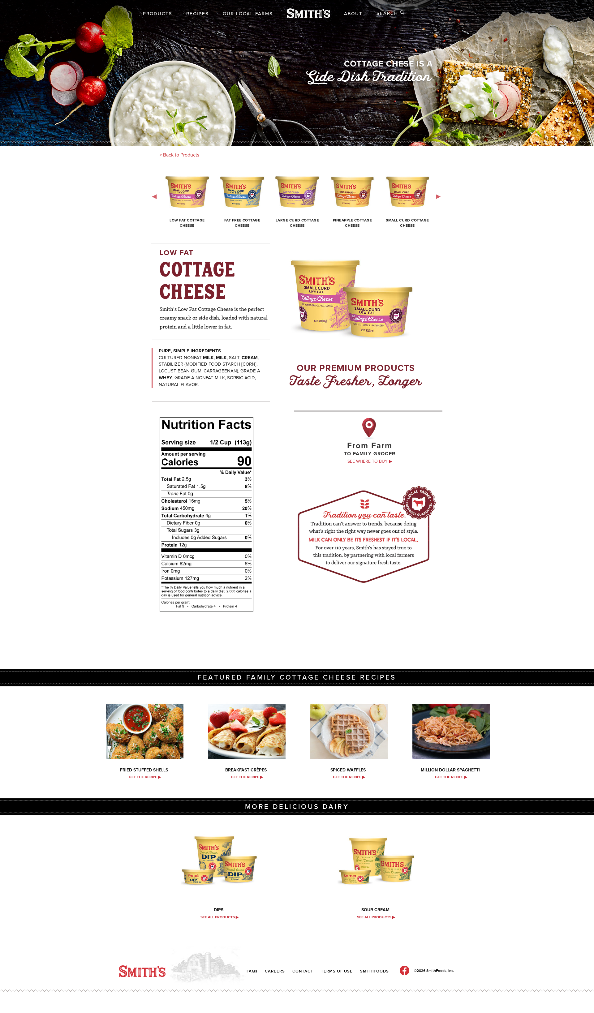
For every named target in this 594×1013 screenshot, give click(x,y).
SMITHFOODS (374, 971)
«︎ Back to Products (179, 155)
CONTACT (303, 971)
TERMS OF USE (337, 971)
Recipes (197, 13)
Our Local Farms (248, 13)
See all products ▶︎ (219, 917)
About (353, 13)
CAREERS (275, 971)
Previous (155, 195)
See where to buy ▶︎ (369, 461)
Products (157, 13)
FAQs (252, 971)
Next (439, 195)
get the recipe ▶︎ (145, 777)
